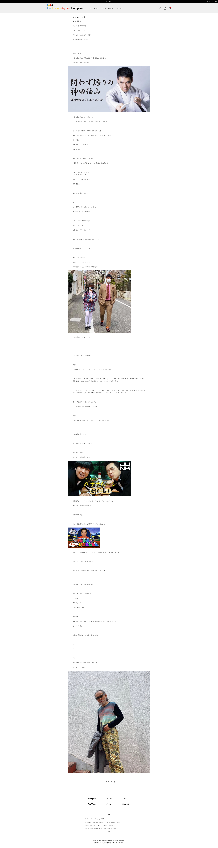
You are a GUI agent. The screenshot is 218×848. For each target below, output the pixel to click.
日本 (214, 1)
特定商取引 (120, 843)
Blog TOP (109, 782)
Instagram (92, 799)
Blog (126, 799)
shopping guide (110, 843)
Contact (125, 804)
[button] (160, 8)
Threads (108, 799)
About (108, 804)
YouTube (92, 804)
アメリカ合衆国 (209, 1)
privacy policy (99, 843)
